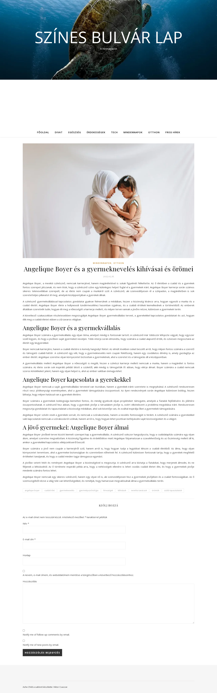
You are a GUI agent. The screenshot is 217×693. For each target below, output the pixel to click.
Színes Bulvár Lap (109, 37)
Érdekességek (96, 132)
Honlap (27, 555)
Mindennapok (132, 132)
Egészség (74, 132)
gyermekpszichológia (88, 490)
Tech (114, 132)
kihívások (122, 490)
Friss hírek (172, 132)
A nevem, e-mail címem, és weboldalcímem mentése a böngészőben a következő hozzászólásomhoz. (78, 575)
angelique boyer (32, 490)
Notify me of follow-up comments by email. (46, 634)
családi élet (49, 490)
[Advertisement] (108, 103)
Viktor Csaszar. (60, 687)
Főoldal (43, 132)
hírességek (108, 490)
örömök (155, 490)
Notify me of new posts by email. (41, 644)
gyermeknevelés (67, 490)
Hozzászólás (30, 581)
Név (26, 523)
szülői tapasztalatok (173, 490)
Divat (59, 132)
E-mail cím (29, 539)
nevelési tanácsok (139, 490)
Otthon (154, 132)
